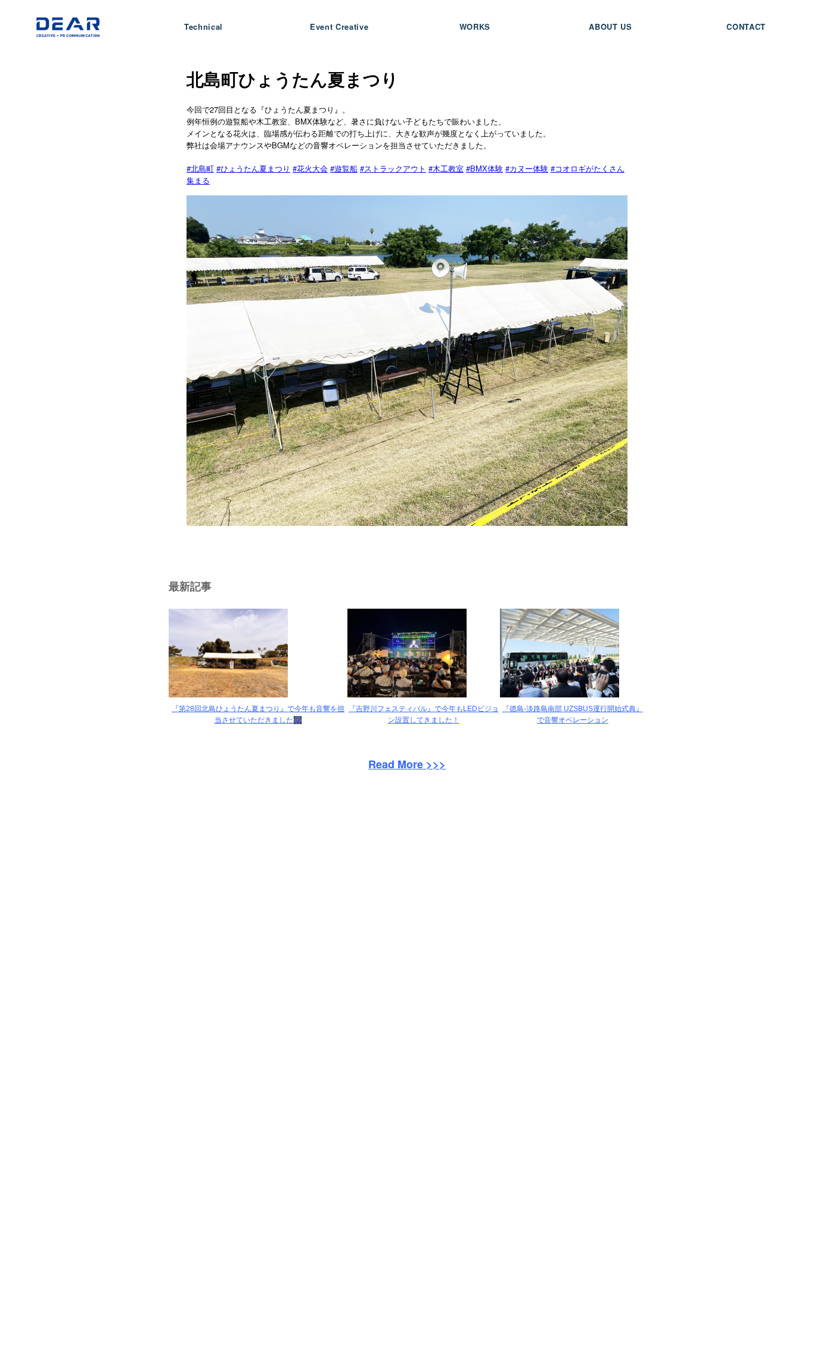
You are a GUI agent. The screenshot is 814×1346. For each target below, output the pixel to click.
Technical (203, 26)
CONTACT (746, 26)
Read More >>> (407, 764)
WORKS (474, 26)
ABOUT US (610, 26)
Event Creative (339, 26)
